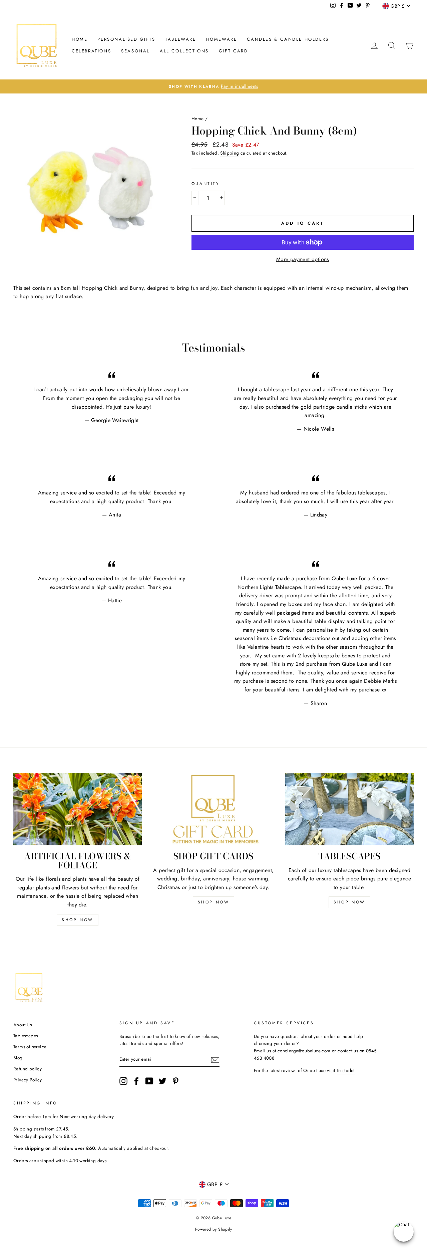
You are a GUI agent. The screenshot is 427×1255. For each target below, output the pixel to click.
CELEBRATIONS (91, 51)
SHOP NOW (77, 920)
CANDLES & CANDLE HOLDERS (288, 39)
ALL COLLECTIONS (184, 51)
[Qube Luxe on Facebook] (136, 1081)
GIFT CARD (233, 51)
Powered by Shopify (213, 1229)
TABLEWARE (180, 39)
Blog (18, 1057)
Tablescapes (25, 1035)
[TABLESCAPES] (349, 809)
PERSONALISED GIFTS (126, 39)
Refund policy (27, 1068)
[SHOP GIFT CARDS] (213, 809)
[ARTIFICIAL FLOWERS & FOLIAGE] (77, 809)
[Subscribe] (215, 1059)
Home (79, 39)
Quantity (205, 184)
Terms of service (29, 1046)
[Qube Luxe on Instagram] (123, 1081)
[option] (213, 86)
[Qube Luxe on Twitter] (162, 1081)
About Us (22, 1024)
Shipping (229, 153)
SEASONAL (135, 51)
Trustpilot (346, 1070)
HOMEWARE (221, 39)
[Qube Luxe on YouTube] (149, 1081)
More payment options (302, 259)
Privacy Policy (27, 1079)
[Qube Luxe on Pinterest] (175, 1081)
